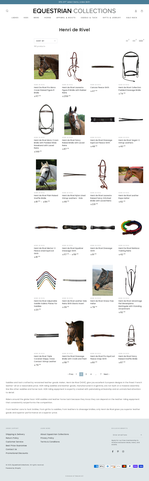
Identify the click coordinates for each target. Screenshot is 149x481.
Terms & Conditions (50, 441)
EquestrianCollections (20, 465)
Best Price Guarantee (16, 445)
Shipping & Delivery (15, 434)
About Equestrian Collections (55, 434)
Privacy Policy (47, 438)
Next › (106, 374)
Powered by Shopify (13, 468)
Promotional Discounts (17, 453)
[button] (7, 11)
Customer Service (14, 441)
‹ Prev (70, 374)
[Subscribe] (142, 434)
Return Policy (12, 438)
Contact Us (11, 449)
